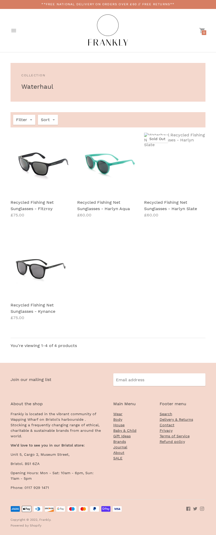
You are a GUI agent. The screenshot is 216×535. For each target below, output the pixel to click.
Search (166, 414)
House (119, 425)
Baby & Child (124, 430)
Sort (45, 119)
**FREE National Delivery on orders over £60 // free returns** (107, 4)
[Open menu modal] (14, 30)
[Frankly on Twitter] (195, 508)
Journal (120, 447)
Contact (167, 425)
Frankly (44, 520)
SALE (117, 458)
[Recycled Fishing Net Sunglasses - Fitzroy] (41, 163)
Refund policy (172, 441)
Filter (21, 119)
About (118, 452)
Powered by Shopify (26, 525)
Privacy (166, 430)
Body (117, 419)
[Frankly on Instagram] (202, 508)
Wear (117, 414)
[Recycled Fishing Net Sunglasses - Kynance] (41, 265)
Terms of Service (175, 436)
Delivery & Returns (176, 419)
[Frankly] (108, 30)
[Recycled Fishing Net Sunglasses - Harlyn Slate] (174, 163)
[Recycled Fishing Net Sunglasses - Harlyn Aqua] (108, 163)
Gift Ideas (122, 436)
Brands (119, 441)
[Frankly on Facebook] (188, 508)
